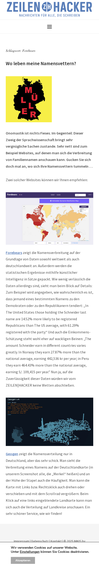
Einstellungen (30, 552)
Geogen (12, 453)
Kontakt (56, 541)
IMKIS (77, 541)
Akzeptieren (22, 560)
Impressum (21, 541)
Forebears (14, 252)
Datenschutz (40, 541)
